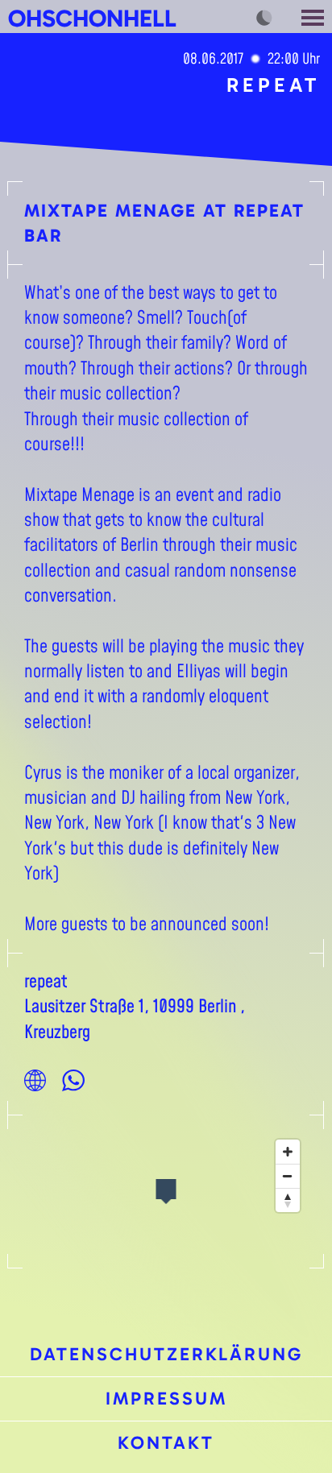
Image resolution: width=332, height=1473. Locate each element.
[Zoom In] (288, 1152)
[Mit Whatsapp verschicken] (73, 1080)
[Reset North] (288, 1200)
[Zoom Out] (288, 1176)
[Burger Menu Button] (314, 16)
